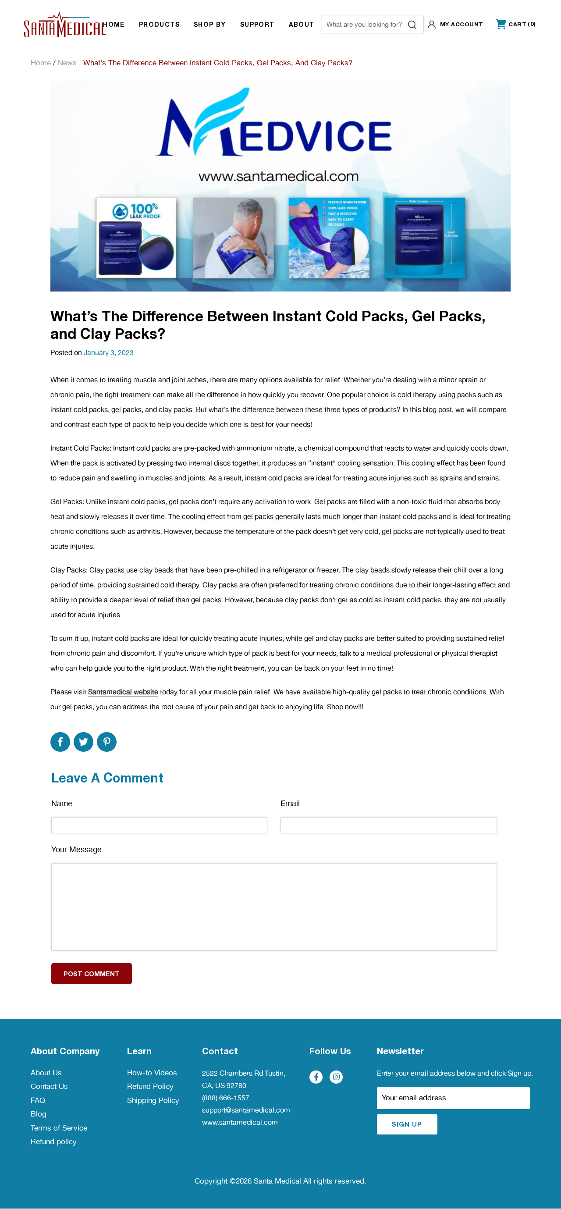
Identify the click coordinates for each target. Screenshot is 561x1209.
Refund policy (54, 1141)
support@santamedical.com (246, 1110)
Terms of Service (59, 1128)
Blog (38, 1113)
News (67, 62)
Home (41, 62)
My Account (461, 24)
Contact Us (49, 1086)
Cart (511, 24)
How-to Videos (152, 1072)
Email (290, 803)
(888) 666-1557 (225, 1098)
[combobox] (373, 24)
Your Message (76, 849)
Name (61, 803)
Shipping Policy (153, 1100)
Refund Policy (150, 1086)
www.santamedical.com (240, 1122)
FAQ (38, 1100)
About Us (46, 1072)
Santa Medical (277, 1181)
